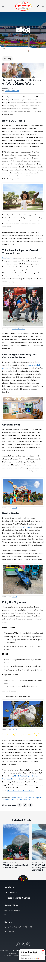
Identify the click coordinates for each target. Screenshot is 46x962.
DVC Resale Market (12, 910)
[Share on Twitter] (25, 805)
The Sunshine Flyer (18, 329)
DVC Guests (10, 892)
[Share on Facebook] (19, 805)
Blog (10, 59)
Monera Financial (11, 915)
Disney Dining (16, 797)
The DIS (14, 508)
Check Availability (21, 776)
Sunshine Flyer (8, 258)
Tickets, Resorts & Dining (17, 897)
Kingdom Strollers (23, 527)
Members (9, 887)
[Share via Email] (30, 805)
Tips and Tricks (25, 799)
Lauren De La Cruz (12, 91)
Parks (14, 799)
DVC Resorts (29, 797)
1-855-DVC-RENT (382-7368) (20, 927)
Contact (11, 931)
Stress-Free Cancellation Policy (20, 791)
